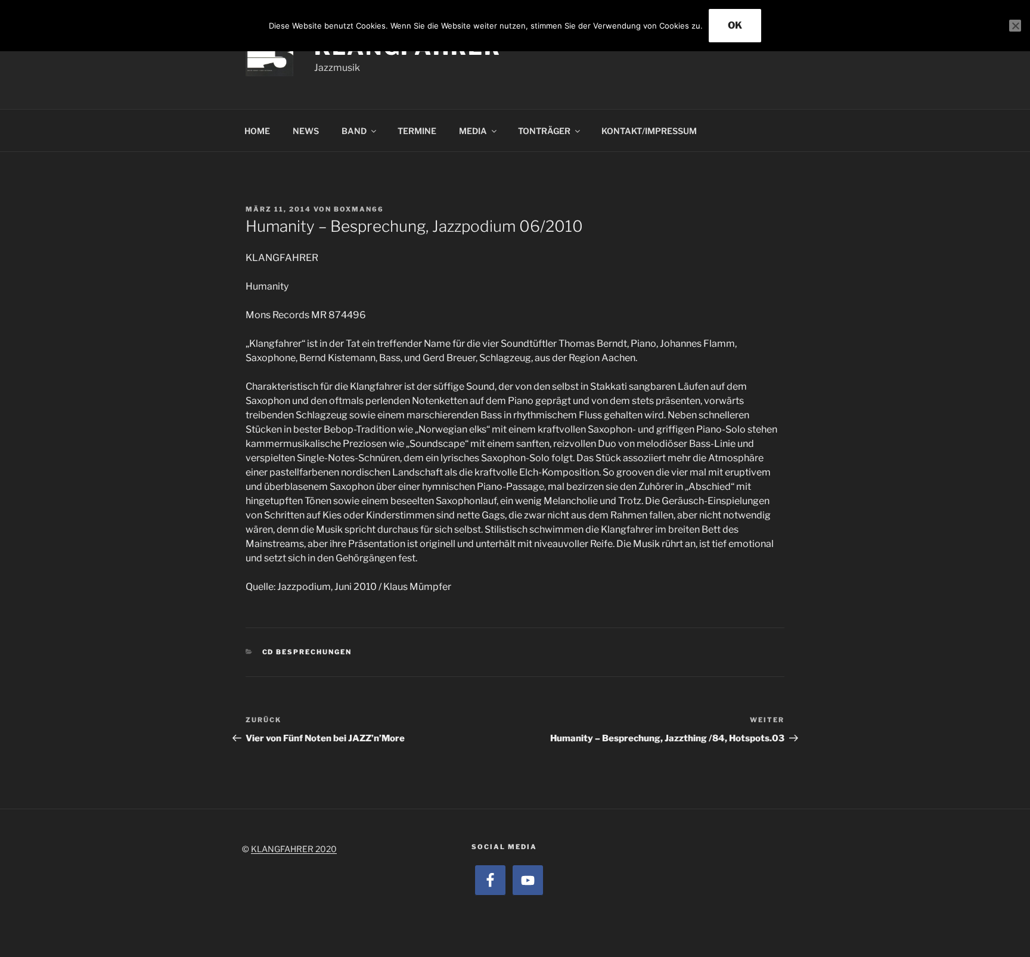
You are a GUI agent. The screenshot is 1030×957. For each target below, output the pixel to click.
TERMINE (417, 131)
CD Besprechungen (307, 652)
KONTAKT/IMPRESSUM (649, 131)
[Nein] (1015, 26)
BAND (354, 131)
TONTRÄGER (544, 131)
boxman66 (359, 209)
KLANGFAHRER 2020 (294, 849)
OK (735, 25)
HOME (257, 131)
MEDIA (473, 131)
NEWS (306, 131)
